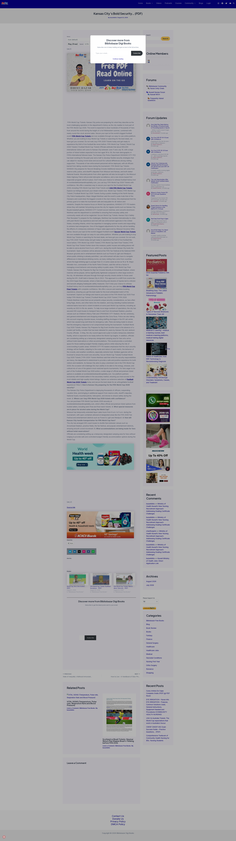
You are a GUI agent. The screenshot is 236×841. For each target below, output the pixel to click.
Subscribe (136, 53)
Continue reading (118, 59)
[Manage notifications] (4, 836)
